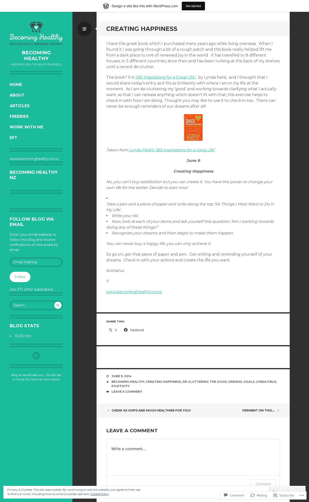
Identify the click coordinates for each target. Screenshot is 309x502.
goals (248, 381)
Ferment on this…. (258, 410)
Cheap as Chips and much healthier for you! (151, 410)
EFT (13, 137)
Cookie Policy (99, 494)
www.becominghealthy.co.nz (134, 292)
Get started (193, 6)
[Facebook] (36, 356)
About (17, 95)
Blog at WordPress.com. (28, 375)
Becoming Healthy (36, 55)
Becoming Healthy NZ (33, 175)
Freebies (19, 116)
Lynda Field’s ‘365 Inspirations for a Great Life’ (172, 150)
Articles (20, 106)
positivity (121, 386)
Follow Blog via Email (32, 221)
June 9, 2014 (122, 376)
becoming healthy (128, 381)
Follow (20, 277)
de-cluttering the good (205, 381)
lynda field (266, 381)
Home (16, 84)
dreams (235, 381)
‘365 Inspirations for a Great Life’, (165, 77)
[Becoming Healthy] (36, 33)
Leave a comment (127, 391)
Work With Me (26, 127)
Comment (263, 484)
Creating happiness (163, 381)
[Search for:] (36, 305)
